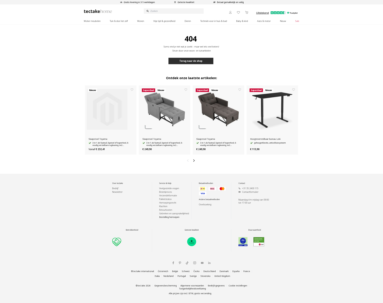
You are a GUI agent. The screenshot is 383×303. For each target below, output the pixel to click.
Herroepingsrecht (167, 202)
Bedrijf (115, 188)
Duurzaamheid (254, 230)
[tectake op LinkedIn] (209, 263)
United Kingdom (222, 276)
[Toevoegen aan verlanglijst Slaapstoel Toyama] (132, 89)
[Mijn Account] (230, 12)
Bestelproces (165, 191)
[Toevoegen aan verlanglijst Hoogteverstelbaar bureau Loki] (293, 89)
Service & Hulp (165, 183)
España (236, 271)
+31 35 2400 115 (250, 188)
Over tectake (117, 183)
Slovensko (205, 276)
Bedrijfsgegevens (216, 285)
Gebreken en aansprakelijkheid (174, 213)
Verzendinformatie (168, 195)
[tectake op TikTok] (187, 262)
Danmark (224, 271)
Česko (196, 271)
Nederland (168, 276)
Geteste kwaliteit (192, 230)
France (246, 271)
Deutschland (209, 271)
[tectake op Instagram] (194, 262)
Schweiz (186, 271)
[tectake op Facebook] (173, 262)
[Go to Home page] (98, 11)
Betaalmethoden (206, 183)
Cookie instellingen (238, 285)
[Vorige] (188, 160)
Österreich (163, 271)
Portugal (181, 276)
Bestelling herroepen (169, 217)
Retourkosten (165, 209)
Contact (241, 183)
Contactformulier (250, 191)
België (175, 271)
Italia (157, 276)
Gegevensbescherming (165, 285)
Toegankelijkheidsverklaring (192, 288)
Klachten (163, 206)
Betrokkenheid (132, 230)
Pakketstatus (165, 199)
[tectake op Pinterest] (180, 262)
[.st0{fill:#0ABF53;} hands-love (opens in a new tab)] (116, 241)
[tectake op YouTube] (202, 263)
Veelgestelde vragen (169, 188)
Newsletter (117, 191)
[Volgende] (194, 160)
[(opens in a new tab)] (191, 241)
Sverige (193, 276)
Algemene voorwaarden (192, 285)
